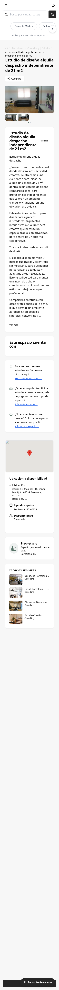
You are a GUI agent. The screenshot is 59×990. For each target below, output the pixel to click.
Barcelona (17, 48)
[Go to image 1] (28, 122)
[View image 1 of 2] (10, 117)
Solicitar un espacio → (27, 426)
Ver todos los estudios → (28, 378)
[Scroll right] (52, 29)
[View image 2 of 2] (23, 117)
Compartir (16, 78)
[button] (29, 453)
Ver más (13, 324)
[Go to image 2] (30, 122)
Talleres (47, 26)
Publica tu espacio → (26, 404)
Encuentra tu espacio (40, 982)
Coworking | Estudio (38, 48)
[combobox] (25, 14)
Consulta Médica (24, 26)
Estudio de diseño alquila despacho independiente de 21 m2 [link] (24, 54)
